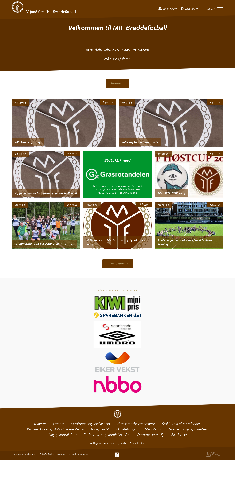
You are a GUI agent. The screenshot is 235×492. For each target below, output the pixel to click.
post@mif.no (138, 443)
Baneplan (98, 429)
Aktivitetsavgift (127, 429)
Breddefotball (64, 12)
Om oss (58, 423)
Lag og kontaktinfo (63, 434)
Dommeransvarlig (150, 434)
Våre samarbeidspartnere (136, 423)
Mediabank (153, 429)
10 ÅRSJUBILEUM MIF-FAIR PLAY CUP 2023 (44, 244)
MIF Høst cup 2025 (28, 142)
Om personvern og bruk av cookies (70, 453)
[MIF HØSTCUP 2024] (189, 174)
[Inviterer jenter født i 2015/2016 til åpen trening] (189, 225)
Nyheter (108, 102)
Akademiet (179, 434)
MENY (211, 9)
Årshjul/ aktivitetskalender (181, 423)
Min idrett (191, 9)
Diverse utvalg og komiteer (188, 429)
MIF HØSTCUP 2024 (171, 193)
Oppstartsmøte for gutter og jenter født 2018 (46, 193)
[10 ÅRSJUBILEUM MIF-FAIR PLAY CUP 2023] (46, 225)
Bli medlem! (170, 9)
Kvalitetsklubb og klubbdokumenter (53, 429)
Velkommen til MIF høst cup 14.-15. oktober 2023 (116, 242)
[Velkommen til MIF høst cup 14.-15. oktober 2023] (117, 225)
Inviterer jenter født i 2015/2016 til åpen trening (185, 242)
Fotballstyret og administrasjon (107, 434)
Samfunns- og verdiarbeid (90, 423)
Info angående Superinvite (140, 142)
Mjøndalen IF (37, 12)
